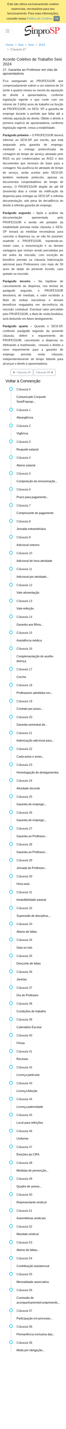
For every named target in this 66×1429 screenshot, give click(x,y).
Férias (20, 1043)
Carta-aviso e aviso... (30, 756)
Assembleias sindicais (31, 1218)
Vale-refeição (25, 608)
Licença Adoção (26, 1090)
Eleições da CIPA (27, 1154)
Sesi (31, 44)
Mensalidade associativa (32, 1281)
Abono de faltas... (27, 1250)
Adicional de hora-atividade (34, 560)
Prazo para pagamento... (32, 497)
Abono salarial (25, 465)
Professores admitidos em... (34, 692)
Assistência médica (29, 640)
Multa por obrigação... (30, 1350)
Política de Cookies (39, 18)
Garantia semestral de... (31, 724)
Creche (21, 677)
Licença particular (28, 1074)
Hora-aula (23, 883)
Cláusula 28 (43, 372)
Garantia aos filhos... (29, 624)
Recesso (22, 1059)
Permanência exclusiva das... (35, 1334)
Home (10, 44)
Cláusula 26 (23, 372)
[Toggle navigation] (7, 31)
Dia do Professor (27, 995)
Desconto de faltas (28, 963)
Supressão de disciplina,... (33, 915)
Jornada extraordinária (31, 528)
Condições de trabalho (31, 1011)
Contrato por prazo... (29, 708)
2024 (41, 44)
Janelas (21, 979)
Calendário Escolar (29, 1027)
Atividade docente (28, 788)
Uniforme (22, 1138)
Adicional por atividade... (32, 576)
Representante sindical (31, 1202)
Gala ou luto (24, 947)
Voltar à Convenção (23, 381)
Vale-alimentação (27, 592)
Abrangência (24, 417)
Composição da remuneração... (36, 481)
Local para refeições (29, 1122)
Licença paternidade (29, 1106)
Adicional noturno (27, 545)
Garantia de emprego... (31, 804)
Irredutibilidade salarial (31, 899)
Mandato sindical (27, 1234)
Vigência (22, 433)
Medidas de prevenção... (32, 1170)
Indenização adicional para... (35, 740)
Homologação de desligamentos (37, 772)
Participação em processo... (34, 1318)
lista (20, 44)
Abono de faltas (26, 931)
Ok (56, 18)
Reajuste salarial (27, 449)
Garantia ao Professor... (31, 836)
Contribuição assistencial (32, 1266)
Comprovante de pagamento (35, 513)
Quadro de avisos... (29, 1186)
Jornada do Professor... (31, 868)
